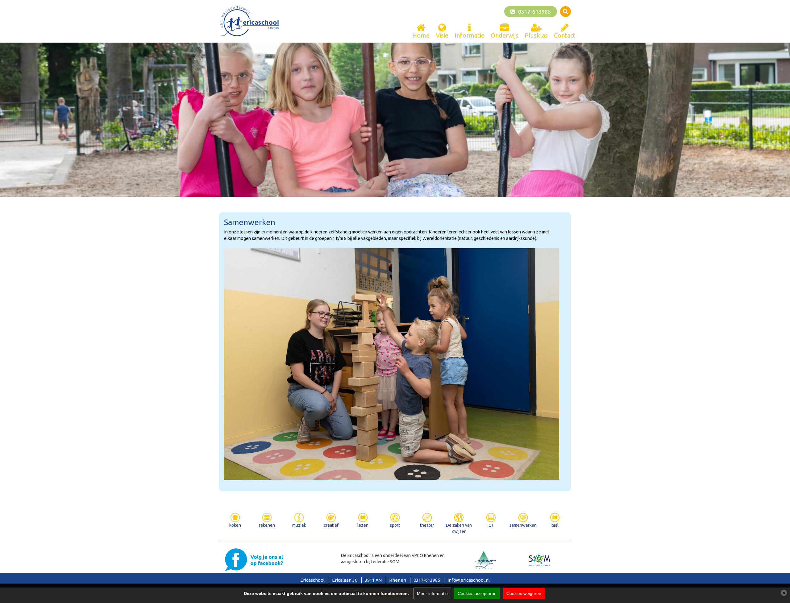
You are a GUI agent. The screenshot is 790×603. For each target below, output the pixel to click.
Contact (565, 35)
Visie (442, 35)
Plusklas (536, 35)
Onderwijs (504, 35)
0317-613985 (534, 12)
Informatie (469, 35)
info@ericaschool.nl (468, 580)
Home (421, 35)
